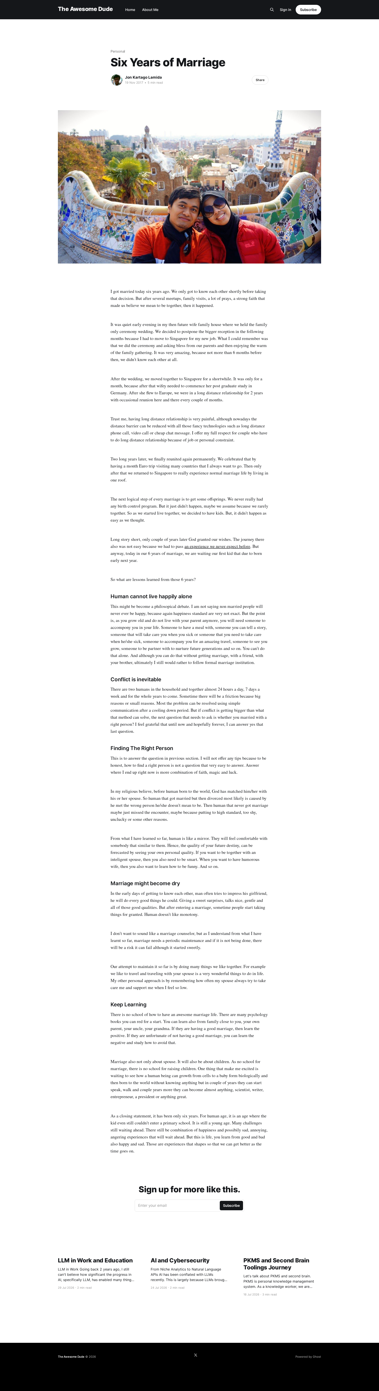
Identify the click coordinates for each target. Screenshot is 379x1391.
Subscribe (308, 9)
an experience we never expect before (217, 546)
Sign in (285, 9)
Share (260, 80)
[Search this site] (271, 9)
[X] (195, 1355)
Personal (118, 51)
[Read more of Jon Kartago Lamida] (117, 80)
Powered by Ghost (308, 1356)
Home (130, 9)
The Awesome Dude (85, 9)
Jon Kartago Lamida (143, 77)
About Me (150, 9)
